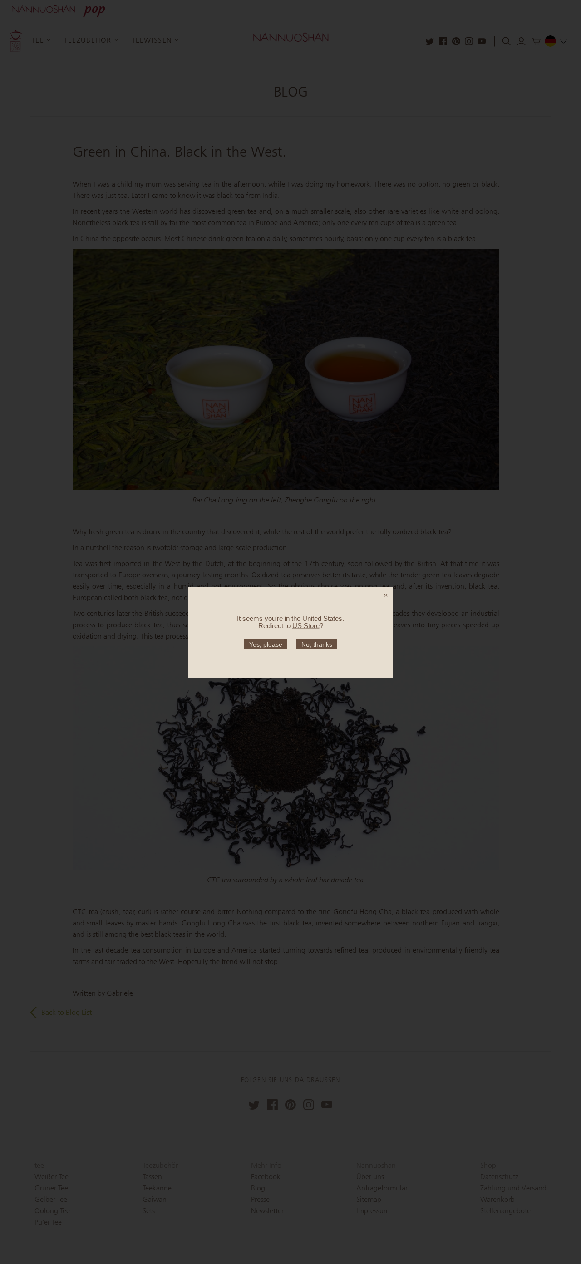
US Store (306, 625)
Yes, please (265, 644)
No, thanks (316, 644)
